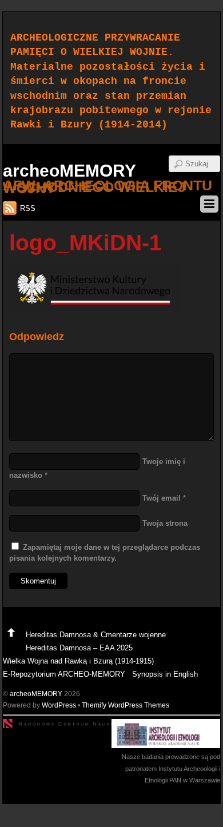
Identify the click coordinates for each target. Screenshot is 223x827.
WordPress (59, 705)
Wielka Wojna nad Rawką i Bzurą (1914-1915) (78, 661)
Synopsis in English (165, 674)
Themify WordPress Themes (125, 705)
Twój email (161, 498)
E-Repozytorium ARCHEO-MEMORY (64, 674)
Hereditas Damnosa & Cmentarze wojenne (96, 634)
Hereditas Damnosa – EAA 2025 (79, 648)
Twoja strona (165, 523)
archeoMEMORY (36, 693)
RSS (27, 208)
